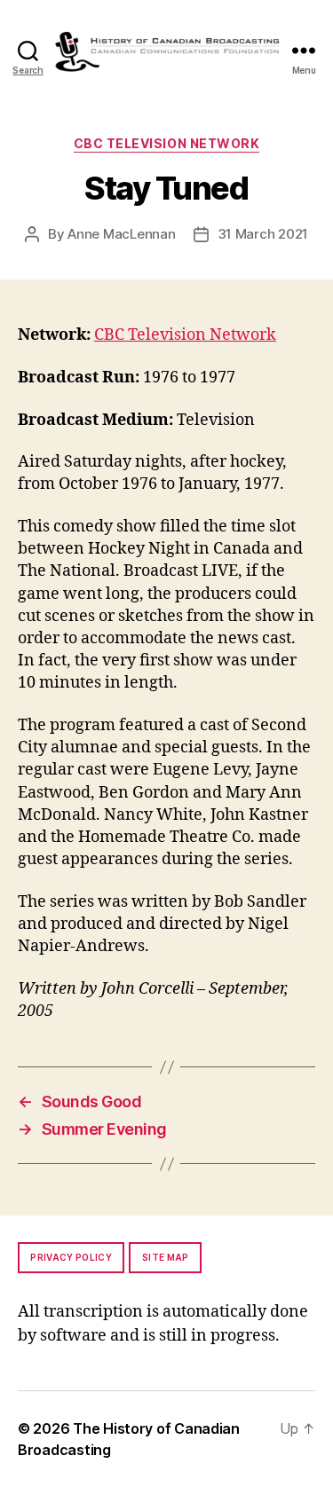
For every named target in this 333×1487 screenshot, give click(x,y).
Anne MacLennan (121, 233)
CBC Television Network (166, 143)
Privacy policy (71, 1257)
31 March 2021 (263, 233)
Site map (165, 1257)
